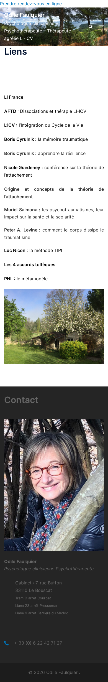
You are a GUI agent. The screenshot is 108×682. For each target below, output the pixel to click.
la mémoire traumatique (62, 139)
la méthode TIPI (45, 250)
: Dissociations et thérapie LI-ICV (51, 111)
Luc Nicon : (16, 250)
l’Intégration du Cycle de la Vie (50, 125)
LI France (13, 97)
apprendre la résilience (61, 153)
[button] (90, 27)
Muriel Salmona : (22, 209)
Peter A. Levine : (22, 230)
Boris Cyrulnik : (20, 139)
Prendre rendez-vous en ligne (31, 3)
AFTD (10, 111)
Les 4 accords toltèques (29, 264)
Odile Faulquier (24, 15)
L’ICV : (10, 125)
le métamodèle (31, 278)
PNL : (9, 278)
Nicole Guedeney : (23, 167)
